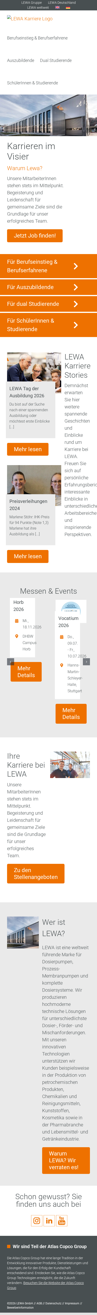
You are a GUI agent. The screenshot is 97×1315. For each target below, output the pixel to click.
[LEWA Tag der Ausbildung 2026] (34, 372)
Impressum (72, 1303)
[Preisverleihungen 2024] (34, 485)
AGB (39, 1303)
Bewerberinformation (20, 1307)
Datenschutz (53, 1303)
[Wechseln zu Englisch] (57, 7)
